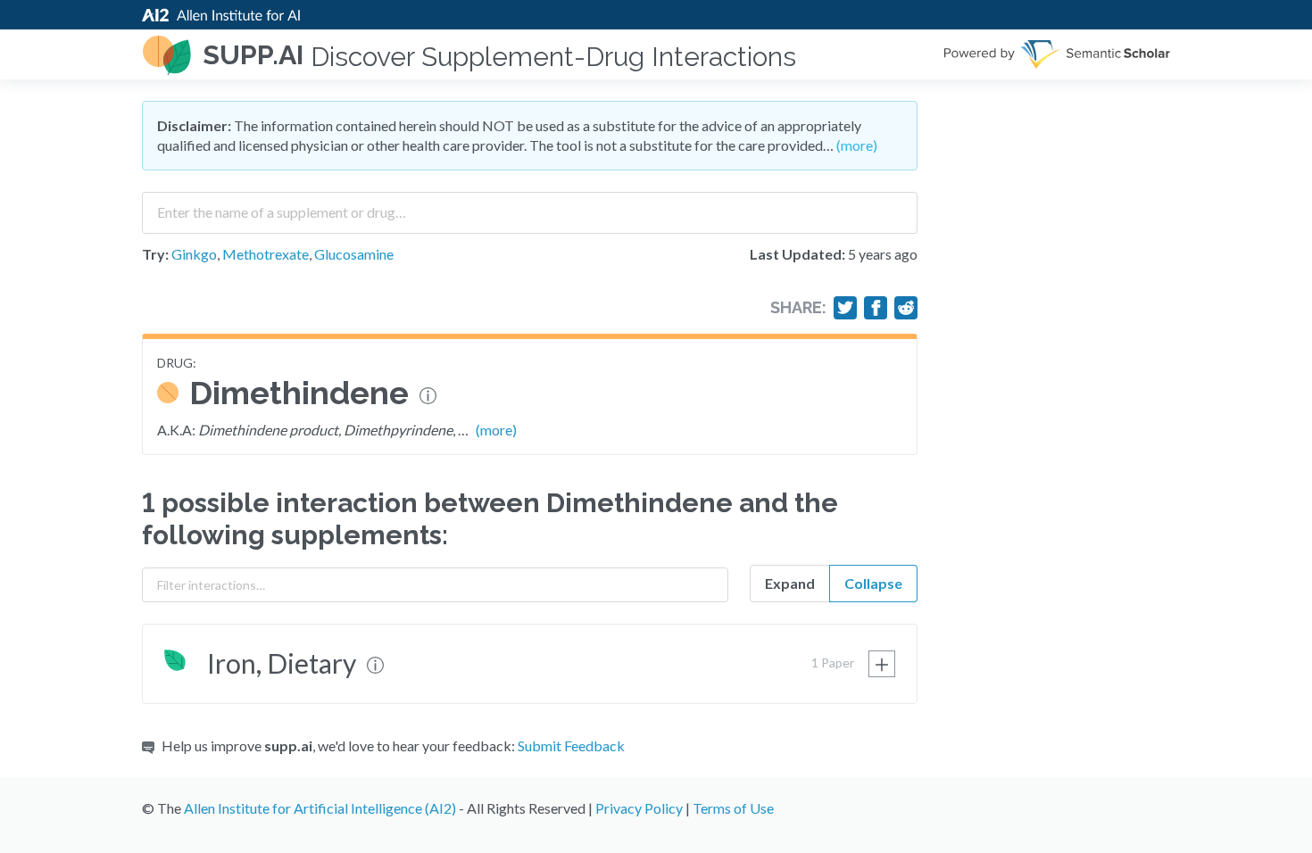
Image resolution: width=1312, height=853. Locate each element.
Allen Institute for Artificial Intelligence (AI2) (320, 807)
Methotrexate (265, 253)
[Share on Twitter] (845, 308)
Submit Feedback (571, 745)
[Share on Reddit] (906, 308)
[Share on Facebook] (876, 308)
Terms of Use (733, 807)
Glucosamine (354, 253)
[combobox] (530, 206)
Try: (155, 253)
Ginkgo (194, 253)
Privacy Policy (639, 807)
